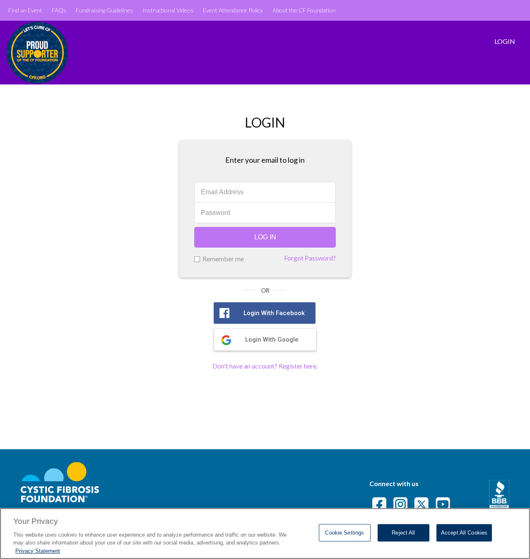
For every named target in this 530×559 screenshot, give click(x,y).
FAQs (59, 10)
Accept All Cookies (464, 533)
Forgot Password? (310, 258)
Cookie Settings (344, 533)
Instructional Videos (167, 10)
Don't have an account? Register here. (265, 366)
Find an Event (25, 10)
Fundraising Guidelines (104, 10)
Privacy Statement (37, 550)
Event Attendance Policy (233, 10)
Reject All (403, 533)
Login (504, 41)
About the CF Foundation (304, 10)
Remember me (223, 259)
